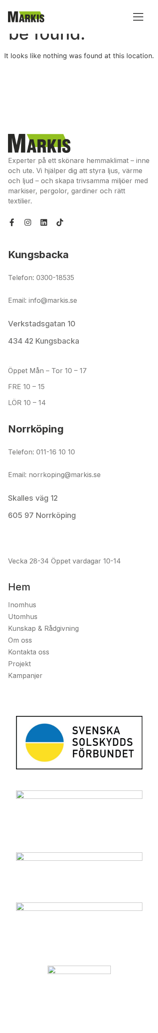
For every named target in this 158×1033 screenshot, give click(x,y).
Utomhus (22, 616)
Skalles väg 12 (34, 498)
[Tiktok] (60, 222)
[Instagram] (28, 222)
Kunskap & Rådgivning (43, 628)
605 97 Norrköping (42, 515)
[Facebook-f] (12, 222)
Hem (19, 587)
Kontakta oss (28, 652)
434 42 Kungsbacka (43, 340)
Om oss (20, 640)
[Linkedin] (44, 222)
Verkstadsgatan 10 (41, 323)
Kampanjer (25, 675)
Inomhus (22, 605)
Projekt (19, 663)
